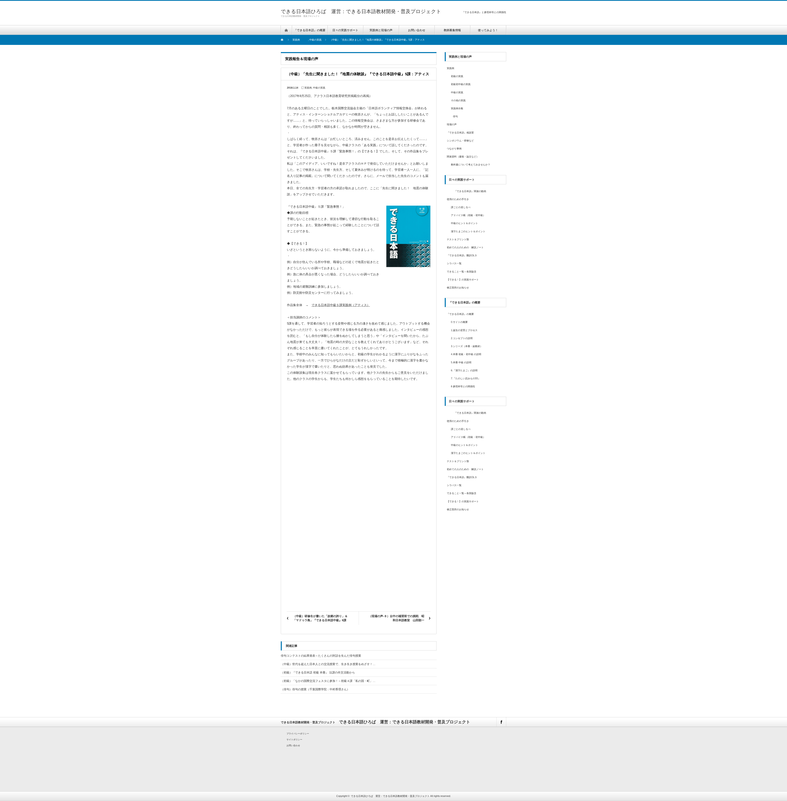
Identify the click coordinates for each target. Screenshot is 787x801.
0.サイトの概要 (459, 322)
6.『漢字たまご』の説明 (464, 370)
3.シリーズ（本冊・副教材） (466, 346)
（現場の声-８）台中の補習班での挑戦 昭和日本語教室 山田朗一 (396, 618)
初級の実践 (457, 76)
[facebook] (501, 722)
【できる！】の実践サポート (463, 279)
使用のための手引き (458, 199)
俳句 (455, 116)
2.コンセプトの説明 (462, 338)
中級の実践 (315, 39)
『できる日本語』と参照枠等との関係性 (484, 12)
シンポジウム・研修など (460, 140)
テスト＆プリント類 (458, 239)
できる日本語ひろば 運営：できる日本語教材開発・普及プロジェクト (361, 11)
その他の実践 (458, 100)
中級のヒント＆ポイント (464, 223)
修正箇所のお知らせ (458, 287)
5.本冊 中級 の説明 (461, 362)
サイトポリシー (294, 739)
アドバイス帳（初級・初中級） (468, 215)
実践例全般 (457, 108)
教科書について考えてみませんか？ (470, 164)
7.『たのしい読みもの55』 (465, 378)
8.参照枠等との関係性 (463, 386)
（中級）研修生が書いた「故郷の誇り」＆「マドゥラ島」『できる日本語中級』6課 (320, 618)
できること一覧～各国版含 (461, 271)
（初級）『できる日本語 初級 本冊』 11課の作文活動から (318, 672)
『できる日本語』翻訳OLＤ (462, 255)
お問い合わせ (293, 745)
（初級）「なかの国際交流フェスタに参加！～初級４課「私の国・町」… (328, 681)
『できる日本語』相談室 (460, 132)
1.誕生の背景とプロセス (464, 330)
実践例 (296, 39)
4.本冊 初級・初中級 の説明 (466, 354)
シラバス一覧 (454, 263)
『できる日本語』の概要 (460, 314)
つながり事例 (454, 148)
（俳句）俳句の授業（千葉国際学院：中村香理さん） (315, 689)
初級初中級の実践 (461, 84)
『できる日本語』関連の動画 (466, 191)
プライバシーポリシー (298, 733)
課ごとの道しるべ (461, 207)
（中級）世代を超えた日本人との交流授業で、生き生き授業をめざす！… (328, 664)
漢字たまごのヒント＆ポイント (468, 231)
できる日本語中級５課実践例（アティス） (341, 305)
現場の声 (452, 124)
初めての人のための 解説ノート (465, 247)
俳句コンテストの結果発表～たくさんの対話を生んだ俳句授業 (321, 655)
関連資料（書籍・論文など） (463, 156)
